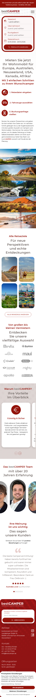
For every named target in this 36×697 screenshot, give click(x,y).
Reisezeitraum (11, 39)
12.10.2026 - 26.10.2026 (16, 42)
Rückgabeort (11, 33)
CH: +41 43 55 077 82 (9, 649)
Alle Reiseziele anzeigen (18, 314)
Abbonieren (18, 620)
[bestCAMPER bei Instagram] (32, 631)
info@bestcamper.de (9, 653)
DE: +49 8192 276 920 (9, 647)
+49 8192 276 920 (24, 5)
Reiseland (10, 19)
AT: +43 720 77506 (8, 651)
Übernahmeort (12, 26)
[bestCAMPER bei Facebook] (32, 635)
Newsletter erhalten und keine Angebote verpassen (15, 612)
